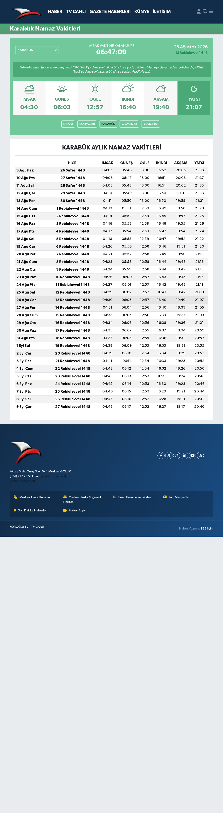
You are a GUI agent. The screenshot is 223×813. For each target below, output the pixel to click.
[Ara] (205, 12)
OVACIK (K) (129, 124)
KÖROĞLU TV (19, 526)
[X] (168, 455)
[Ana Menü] (211, 12)
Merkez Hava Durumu (34, 497)
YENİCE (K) (151, 124)
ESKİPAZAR (87, 124)
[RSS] (200, 455)
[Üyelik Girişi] (199, 12)
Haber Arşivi (77, 510)
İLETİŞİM (162, 11)
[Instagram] (176, 455)
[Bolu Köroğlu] (26, 12)
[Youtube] (192, 455)
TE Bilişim (207, 528)
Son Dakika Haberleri (32, 510)
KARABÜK (108, 124)
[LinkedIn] (184, 455)
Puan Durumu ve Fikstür (134, 497)
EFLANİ (68, 124)
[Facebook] (161, 455)
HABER (55, 11)
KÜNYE (141, 11)
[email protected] (53, 476)
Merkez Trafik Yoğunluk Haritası (82, 500)
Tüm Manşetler (179, 497)
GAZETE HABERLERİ (110, 11)
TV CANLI (76, 11)
